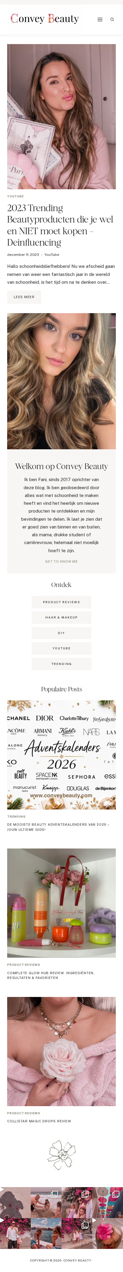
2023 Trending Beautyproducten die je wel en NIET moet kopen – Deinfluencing (60, 225)
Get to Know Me (61, 561)
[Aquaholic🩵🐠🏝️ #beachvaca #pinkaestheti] (15, 1202)
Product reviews (23, 964)
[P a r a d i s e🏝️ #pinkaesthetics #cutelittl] (46, 1233)
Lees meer (27, 299)
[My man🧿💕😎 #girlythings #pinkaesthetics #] (15, 1233)
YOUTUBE (62, 648)
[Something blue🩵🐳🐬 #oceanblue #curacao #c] (107, 1202)
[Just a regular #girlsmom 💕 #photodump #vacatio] (76, 1233)
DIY (61, 633)
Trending (16, 816)
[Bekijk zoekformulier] (112, 19)
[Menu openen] (100, 19)
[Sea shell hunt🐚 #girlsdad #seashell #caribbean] (46, 1202)
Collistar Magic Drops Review (39, 1121)
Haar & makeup (61, 617)
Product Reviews (61, 602)
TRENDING (61, 664)
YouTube (15, 196)
